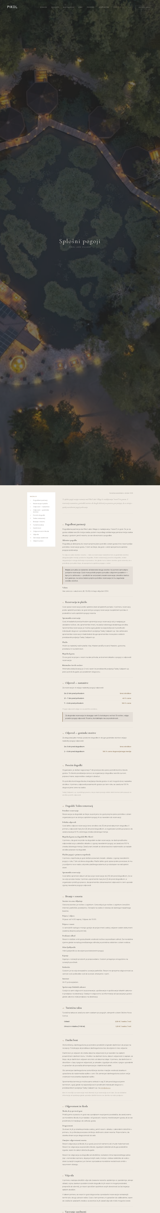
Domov (43, 7)
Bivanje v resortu (39, 521)
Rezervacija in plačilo (40, 503)
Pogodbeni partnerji (40, 500)
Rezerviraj (144, 7)
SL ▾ (129, 7)
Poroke (91, 7)
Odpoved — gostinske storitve (41, 511)
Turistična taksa (38, 525)
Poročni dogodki (39, 515)
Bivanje (55, 7)
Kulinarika (68, 7)
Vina (80, 7)
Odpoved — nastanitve (41, 507)
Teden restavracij (39, 518)
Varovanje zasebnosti (40, 537)
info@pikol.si (105, 1088)
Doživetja (104, 7)
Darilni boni (118, 7)
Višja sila (36, 534)
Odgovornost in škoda (41, 531)
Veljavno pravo (38, 541)
